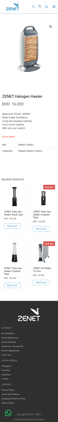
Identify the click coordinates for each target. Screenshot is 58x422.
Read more (41, 229)
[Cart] (46, 6)
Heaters (38, 151)
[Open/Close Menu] (54, 6)
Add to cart (12, 226)
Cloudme (40, 419)
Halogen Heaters (26, 151)
